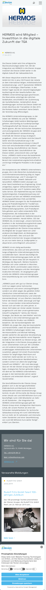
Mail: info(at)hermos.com (14, 457)
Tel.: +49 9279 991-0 (12, 453)
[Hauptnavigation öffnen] (40, 3)
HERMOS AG (9, 462)
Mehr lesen (8, 538)
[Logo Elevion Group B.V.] (7, 3)
